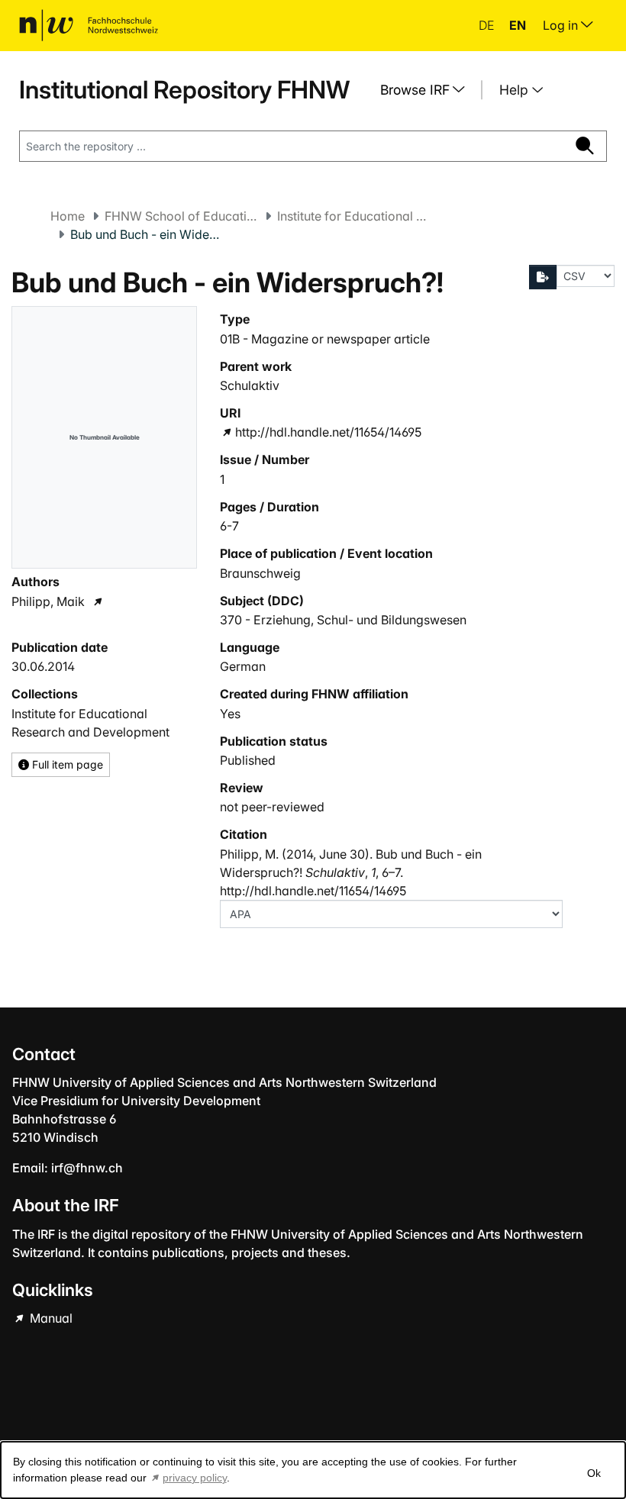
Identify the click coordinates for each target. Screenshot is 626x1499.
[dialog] (313, 1470)
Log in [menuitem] (562, 25)
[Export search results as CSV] (543, 277)
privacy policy (195, 1478)
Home (67, 216)
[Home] (88, 25)
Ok (594, 1473)
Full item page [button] (66, 764)
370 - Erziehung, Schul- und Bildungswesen (343, 619)
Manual (50, 1318)
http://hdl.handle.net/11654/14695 (328, 432)
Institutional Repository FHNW (184, 90)
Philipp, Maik (48, 601)
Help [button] (515, 90)
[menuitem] (428, 90)
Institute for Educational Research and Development (353, 216)
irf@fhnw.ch (87, 1167)
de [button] (488, 25)
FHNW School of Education (181, 216)
